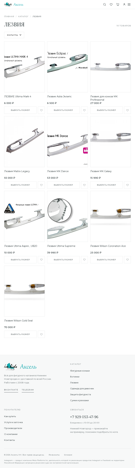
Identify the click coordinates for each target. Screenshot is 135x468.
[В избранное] (41, 110)
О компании (10, 434)
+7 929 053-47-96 (84, 417)
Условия (68, 455)
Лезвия (74, 382)
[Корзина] (117, 4)
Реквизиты (54, 455)
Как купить (10, 416)
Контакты (9, 440)
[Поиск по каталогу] (104, 4)
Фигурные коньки (80, 370)
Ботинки (74, 376)
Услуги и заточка (13, 422)
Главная (9, 16)
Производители (13, 428)
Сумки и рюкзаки (79, 400)
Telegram (28, 390)
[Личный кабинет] (124, 4)
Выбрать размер (20, 110)
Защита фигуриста (80, 394)
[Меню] (129, 4)
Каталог (23, 16)
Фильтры (12, 35)
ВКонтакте (11, 390)
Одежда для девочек (82, 388)
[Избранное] (111, 4)
